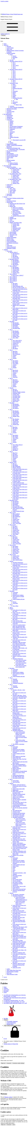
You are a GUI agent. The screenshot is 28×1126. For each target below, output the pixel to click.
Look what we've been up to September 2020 (19, 728)
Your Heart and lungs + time (19, 872)
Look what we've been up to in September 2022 (20, 564)
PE (10, 138)
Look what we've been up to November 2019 (19, 834)
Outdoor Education (14, 137)
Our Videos (9, 195)
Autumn (14, 355)
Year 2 (14, 64)
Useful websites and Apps (19, 753)
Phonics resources (17, 768)
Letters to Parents (14, 163)
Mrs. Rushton (16, 419)
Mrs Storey (15, 352)
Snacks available (10, 240)
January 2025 (16, 398)
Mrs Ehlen (15, 283)
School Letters (10, 187)
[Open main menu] (12, 27)
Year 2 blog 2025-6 (17, 340)
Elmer (14, 755)
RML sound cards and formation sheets (18, 792)
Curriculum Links (14, 83)
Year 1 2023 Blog (17, 523)
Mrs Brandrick (16, 253)
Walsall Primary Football (12, 971)
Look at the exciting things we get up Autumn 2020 (21, 741)
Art (13, 89)
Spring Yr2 (15, 344)
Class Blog (15, 603)
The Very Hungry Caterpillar (19, 799)
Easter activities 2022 (18, 620)
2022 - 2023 (12, 191)
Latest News (9, 184)
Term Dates (9, 194)
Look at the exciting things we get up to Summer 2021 (20, 733)
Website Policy (10, 1024)
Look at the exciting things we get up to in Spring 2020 (21, 824)
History (14, 92)
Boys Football (13, 233)
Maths (14, 87)
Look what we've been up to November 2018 (19, 912)
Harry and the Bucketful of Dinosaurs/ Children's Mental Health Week (19, 766)
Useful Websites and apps (19, 676)
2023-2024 (12, 192)
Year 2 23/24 (13, 524)
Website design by (11, 1044)
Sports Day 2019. (17, 967)
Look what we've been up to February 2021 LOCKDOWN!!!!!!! (19, 713)
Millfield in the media (12, 108)
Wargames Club (13, 234)
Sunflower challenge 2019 (19, 952)
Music (14, 84)
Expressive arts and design (19, 813)
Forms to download (11, 247)
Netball (11, 236)
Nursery (14, 56)
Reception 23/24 (13, 500)
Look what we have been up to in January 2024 (20, 480)
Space (14, 870)
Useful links (9, 245)
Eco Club (12, 221)
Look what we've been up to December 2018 (19, 915)
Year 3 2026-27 (13, 276)
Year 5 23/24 (13, 554)
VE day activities (17, 881)
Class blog (15, 377)
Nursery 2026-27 (14, 252)
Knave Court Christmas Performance (18, 209)
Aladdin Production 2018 (18, 215)
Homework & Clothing (18, 595)
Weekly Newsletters (11, 167)
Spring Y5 (15, 447)
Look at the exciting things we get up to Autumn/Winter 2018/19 (21, 898)
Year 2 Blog (15, 534)
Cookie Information (11, 1022)
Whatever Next (16, 798)
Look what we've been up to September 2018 (19, 906)
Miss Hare (15, 351)
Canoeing (12, 106)
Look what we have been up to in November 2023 (20, 475)
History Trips (19, 104)
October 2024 (16, 394)
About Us (6, 45)
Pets (13, 871)
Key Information (7, 114)
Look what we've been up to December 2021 (19, 640)
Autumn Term (16, 169)
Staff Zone (9, 112)
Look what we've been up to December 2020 (19, 720)
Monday (15, 226)
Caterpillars (15, 876)
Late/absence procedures (12, 243)
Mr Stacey (15, 454)
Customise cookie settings (18, 1063)
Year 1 (14, 62)
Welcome (9, 46)
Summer (15, 358)
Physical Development (18, 803)
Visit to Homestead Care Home (20, 847)
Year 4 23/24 (13, 545)
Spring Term (15, 171)
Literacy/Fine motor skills (19, 788)
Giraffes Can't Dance (17, 795)
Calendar (9, 186)
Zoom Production (17, 341)
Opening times (10, 238)
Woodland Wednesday (18, 562)
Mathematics (16, 790)
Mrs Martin (15, 348)
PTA (8, 244)
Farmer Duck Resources (18, 775)
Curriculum (9, 119)
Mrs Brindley (16, 260)
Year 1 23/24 (13, 512)
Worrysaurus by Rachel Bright (20, 771)
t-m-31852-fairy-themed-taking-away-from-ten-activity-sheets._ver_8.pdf (15, 995)
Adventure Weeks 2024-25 (16, 69)
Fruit (14, 868)
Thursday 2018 (16, 229)
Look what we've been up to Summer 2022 (21, 660)
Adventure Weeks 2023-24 (16, 61)
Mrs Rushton (16, 381)
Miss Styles (15, 371)
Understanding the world (18, 814)
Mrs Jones (15, 518)
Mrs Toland (15, 362)
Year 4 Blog (15, 363)
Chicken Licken (16, 811)
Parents (5, 196)
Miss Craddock (16, 513)
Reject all (3, 1063)
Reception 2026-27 (14, 259)
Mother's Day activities (18, 855)
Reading (12, 121)
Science (14, 85)
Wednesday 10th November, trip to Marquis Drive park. (19, 643)
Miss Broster (16, 264)
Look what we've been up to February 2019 (19, 930)
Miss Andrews (16, 505)
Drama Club (12, 206)
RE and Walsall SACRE (12, 154)
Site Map (6, 1018)
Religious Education (17, 88)
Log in (5, 977)
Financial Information (12, 144)
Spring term (15, 423)
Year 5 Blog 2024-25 (17, 444)
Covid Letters (13, 190)
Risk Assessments (14, 164)
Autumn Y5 (15, 446)
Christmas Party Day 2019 (19, 839)
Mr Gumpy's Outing (17, 882)
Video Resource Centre (12, 974)
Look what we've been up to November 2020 (19, 723)
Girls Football (13, 232)
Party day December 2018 (19, 920)
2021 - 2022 (12, 188)
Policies (8, 152)
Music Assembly (16, 211)
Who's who (9, 49)
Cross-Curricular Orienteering (17, 107)
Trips (14, 58)
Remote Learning (11, 160)
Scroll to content (4, 1)
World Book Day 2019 (18, 935)
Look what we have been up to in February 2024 (20, 484)
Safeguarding (10, 115)
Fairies (14, 867)
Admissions (9, 117)
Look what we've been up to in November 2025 (20, 295)
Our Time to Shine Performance (17, 213)
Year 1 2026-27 (13, 266)
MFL (11, 134)
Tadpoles (15, 874)
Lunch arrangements (11, 241)
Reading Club (13, 218)
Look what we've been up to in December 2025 (20, 297)
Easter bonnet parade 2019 (19, 943)
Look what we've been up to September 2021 (19, 654)
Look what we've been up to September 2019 (19, 827)
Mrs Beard (15, 450)
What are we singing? (18, 207)
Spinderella (15, 885)
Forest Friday (16, 780)
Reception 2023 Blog (18, 507)
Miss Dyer (15, 379)
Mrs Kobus (15, 382)
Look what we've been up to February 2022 (19, 632)
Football (11, 217)
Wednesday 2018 (17, 228)
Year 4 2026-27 (13, 278)
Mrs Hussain (16, 267)
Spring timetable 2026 (18, 286)
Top (2, 1046)
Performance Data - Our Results (17, 149)
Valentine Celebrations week (19, 851)
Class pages (9, 251)
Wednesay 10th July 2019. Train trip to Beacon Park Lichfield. (19, 965)
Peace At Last (16, 801)
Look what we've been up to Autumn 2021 (21, 666)
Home (5, 43)
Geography (15, 91)
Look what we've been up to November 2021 (19, 646)
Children (6, 249)
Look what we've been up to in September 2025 (20, 289)
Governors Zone (10, 111)
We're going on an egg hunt (19, 889)
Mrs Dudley (15, 360)
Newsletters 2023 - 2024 (15, 179)
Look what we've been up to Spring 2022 (21, 663)
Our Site (12, 60)
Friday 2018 (15, 230)
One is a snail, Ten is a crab (19, 886)
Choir (11, 219)
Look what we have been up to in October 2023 (20, 472)
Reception (15, 57)
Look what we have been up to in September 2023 (20, 469)
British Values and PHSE (15, 127)
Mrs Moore (15, 256)
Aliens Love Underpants (18, 797)
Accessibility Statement (12, 1021)
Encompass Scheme (11, 201)
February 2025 (16, 400)
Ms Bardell (15, 263)
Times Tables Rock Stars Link (14, 970)
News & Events (7, 165)
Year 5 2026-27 (13, 279)
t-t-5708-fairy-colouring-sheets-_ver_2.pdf (13, 1000)
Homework (15, 681)
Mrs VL (14, 347)
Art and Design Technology (16, 126)
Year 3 (14, 73)
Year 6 (14, 68)
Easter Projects (16, 887)
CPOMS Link (10, 118)
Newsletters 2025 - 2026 (15, 168)
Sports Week (16, 866)
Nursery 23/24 (13, 462)
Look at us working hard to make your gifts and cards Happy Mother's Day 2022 (19, 626)
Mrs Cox (15, 255)
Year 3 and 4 (16, 65)
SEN (8, 159)
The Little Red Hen (17, 810)
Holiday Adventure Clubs (16, 222)
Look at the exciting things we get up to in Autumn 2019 (21, 820)
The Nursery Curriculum (18, 744)
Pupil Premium (10, 153)
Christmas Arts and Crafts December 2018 (19, 918)
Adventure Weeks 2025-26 (16, 79)
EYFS (11, 54)
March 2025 (15, 401)
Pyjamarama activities (18, 883)
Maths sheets (16, 769)
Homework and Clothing (18, 749)
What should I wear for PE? (19, 140)
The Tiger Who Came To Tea (19, 802)
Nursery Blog (16, 257)
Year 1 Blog (15, 337)
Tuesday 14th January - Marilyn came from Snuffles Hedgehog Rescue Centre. (19, 844)
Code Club (12, 205)
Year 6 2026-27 (13, 280)
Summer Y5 (15, 448)
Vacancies (9, 110)
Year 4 (14, 75)
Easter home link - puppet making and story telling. (19, 945)
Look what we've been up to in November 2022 (20, 570)
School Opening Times (12, 156)
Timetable (15, 593)
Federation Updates (11, 248)
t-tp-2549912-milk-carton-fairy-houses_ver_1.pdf (15, 1003)
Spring (14, 356)
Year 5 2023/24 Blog (17, 560)
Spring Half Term (17, 757)
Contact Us (7, 33)
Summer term (16, 424)
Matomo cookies (8, 1097)
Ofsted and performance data (13, 148)
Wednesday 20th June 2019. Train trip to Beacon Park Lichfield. (19, 958)
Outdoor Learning (11, 53)
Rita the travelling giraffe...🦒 (20, 287)
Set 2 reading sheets (17, 879)
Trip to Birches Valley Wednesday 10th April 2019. (19, 941)
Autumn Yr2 (16, 343)
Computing (12, 129)
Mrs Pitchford (16, 268)
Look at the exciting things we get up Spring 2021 (21, 737)
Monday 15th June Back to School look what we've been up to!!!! (19, 786)
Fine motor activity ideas (18, 778)
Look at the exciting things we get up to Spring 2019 (20, 903)
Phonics (11, 123)
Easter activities (16, 806)
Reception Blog (16, 328)
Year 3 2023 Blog (17, 543)
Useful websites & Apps (18, 482)
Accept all (9, 1063)
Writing (11, 122)
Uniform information (11, 237)
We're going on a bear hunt (19, 756)
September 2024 (16, 393)
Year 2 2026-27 (13, 274)
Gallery (8, 969)
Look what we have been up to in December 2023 (20, 478)
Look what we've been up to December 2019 (19, 837)
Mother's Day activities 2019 (19, 936)
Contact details (10, 47)
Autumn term (16, 421)
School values (10, 157)
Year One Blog (16, 782)
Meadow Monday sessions (19, 392)
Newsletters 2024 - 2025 (15, 173)
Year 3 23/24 (13, 535)
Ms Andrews (16, 327)
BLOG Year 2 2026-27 (18, 275)
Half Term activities (17, 875)
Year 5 (14, 66)
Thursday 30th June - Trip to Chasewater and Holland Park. (20, 696)
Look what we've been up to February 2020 (19, 849)
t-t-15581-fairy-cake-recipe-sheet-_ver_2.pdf (14, 1001)
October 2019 (16, 224)
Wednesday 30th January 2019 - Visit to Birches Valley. (20, 927)
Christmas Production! (18, 683)
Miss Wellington (16, 354)
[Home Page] (12, 14)
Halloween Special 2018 (18, 910)
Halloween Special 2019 (18, 832)
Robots (14, 878)
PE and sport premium (12, 150)
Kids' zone (9, 973)
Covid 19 (9, 161)
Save (14, 1124)
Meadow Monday (17, 467)
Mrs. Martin (15, 420)
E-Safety (9, 199)
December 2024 (16, 397)
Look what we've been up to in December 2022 (20, 572)
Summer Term (16, 172)
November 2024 (16, 396)
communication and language (19, 805)
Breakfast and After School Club (17, 203)
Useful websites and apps (18, 599)
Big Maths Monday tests (18, 776)
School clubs (10, 202)
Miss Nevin (15, 370)
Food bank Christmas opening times (15, 198)
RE (10, 141)
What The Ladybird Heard (19, 794)
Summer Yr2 (16, 346)
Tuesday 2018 (16, 225)
